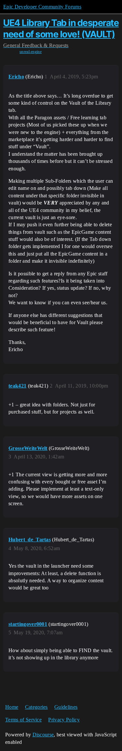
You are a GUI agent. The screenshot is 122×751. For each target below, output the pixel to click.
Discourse (43, 734)
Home (11, 707)
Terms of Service (23, 719)
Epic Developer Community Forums (42, 6)
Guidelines (65, 707)
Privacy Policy (63, 719)
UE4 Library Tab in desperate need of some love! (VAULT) (61, 28)
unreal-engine (31, 51)
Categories (36, 707)
